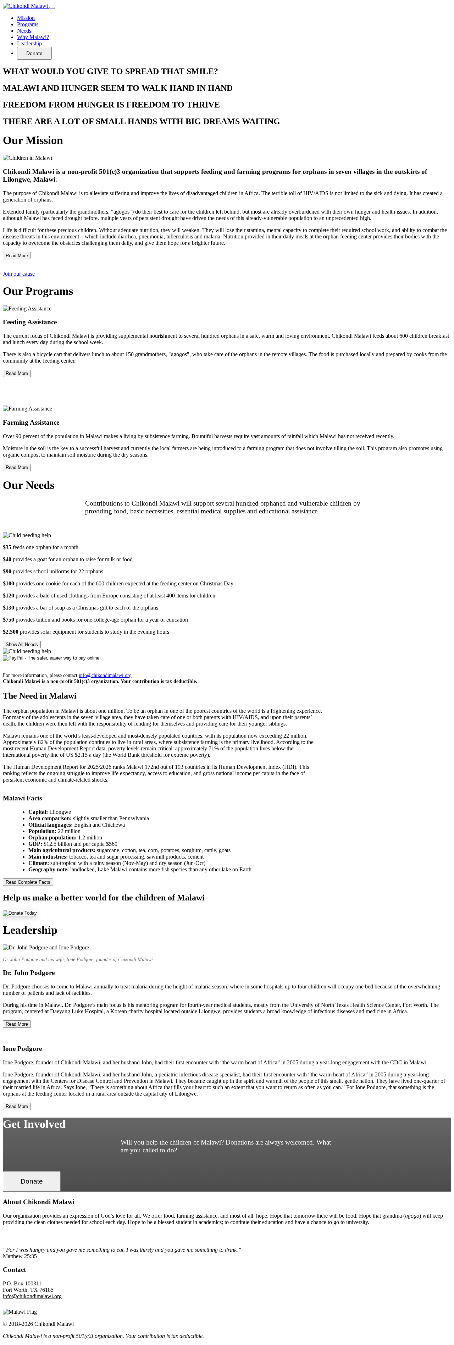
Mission (26, 18)
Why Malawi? (33, 37)
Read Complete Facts (28, 882)
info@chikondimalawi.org (105, 675)
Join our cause (19, 274)
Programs (27, 24)
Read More (17, 255)
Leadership (29, 43)
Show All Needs (22, 644)
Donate (34, 53)
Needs (24, 31)
